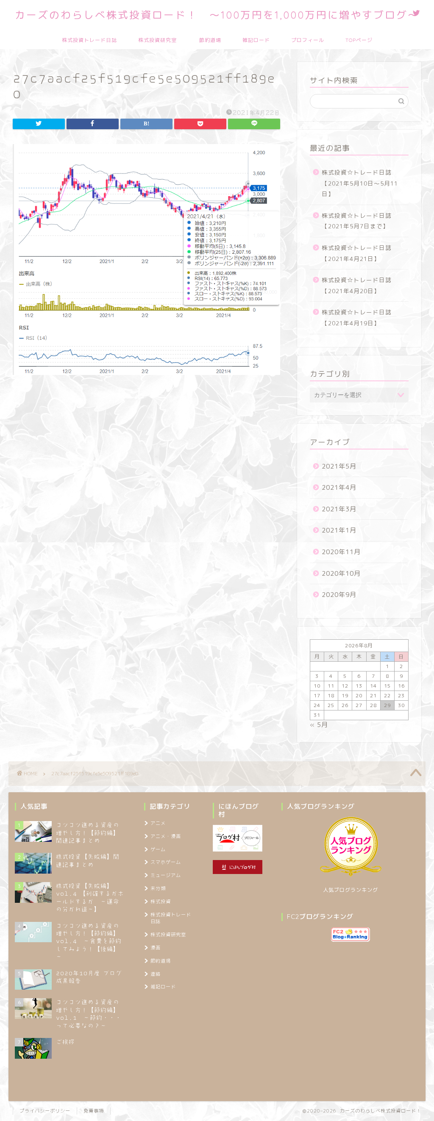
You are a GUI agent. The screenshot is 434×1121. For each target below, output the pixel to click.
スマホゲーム (165, 862)
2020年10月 (341, 573)
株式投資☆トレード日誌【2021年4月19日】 (357, 317)
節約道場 (210, 40)
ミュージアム (165, 875)
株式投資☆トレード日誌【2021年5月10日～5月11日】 (360, 183)
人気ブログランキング (350, 889)
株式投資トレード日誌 (89, 40)
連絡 (155, 974)
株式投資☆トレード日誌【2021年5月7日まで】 (357, 220)
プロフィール (307, 40)
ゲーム (158, 849)
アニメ (158, 823)
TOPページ (359, 40)
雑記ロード (256, 40)
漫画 (155, 947)
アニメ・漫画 (165, 836)
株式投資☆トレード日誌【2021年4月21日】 (357, 253)
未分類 (158, 888)
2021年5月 (339, 466)
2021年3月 (339, 509)
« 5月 (319, 724)
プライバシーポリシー (44, 1110)
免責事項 (93, 1110)
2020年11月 (341, 551)
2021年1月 (339, 530)
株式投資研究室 (157, 40)
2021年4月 (339, 487)
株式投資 (160, 901)
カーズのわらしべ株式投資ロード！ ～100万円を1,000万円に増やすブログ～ (217, 14)
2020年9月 (339, 594)
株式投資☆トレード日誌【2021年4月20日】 (357, 285)
